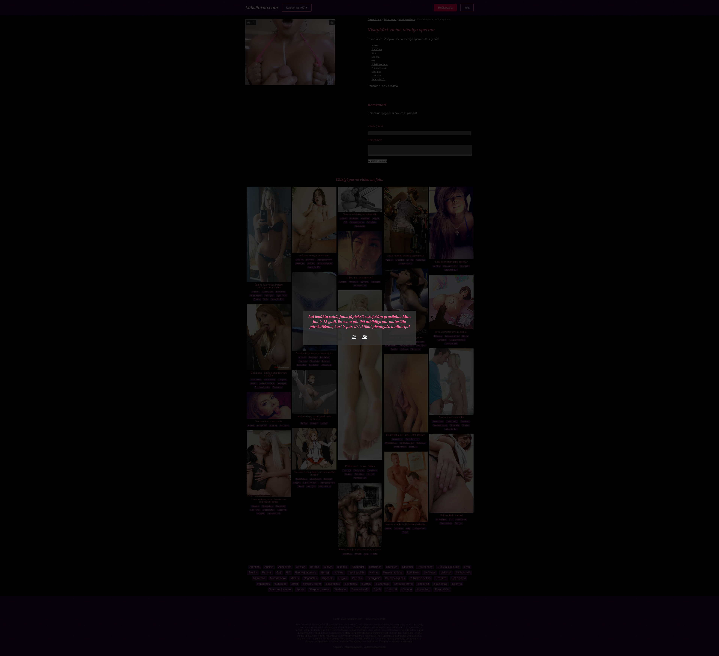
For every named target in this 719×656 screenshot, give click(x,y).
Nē (364, 336)
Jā (354, 336)
